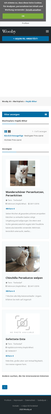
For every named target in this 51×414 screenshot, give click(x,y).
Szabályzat (42, 400)
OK (23, 16)
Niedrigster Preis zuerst (33, 136)
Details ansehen (33, 9)
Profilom (25, 23)
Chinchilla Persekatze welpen (24, 277)
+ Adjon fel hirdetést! (25, 38)
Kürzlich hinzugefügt (13, 136)
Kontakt (16, 406)
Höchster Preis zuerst (12, 140)
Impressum (18, 400)
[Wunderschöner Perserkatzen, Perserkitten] (25, 173)
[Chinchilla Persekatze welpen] (25, 259)
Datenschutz (30, 400)
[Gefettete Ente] (25, 324)
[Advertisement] (25, 70)
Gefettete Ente (15, 339)
